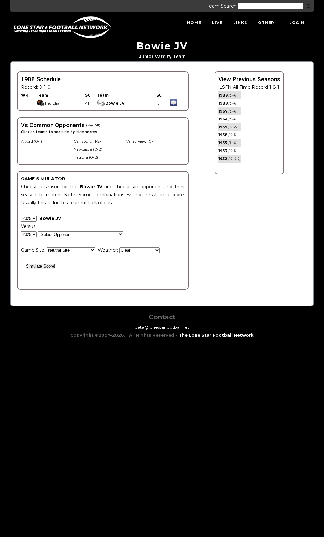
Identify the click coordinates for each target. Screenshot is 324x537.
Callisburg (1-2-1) (89, 141)
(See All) (93, 125)
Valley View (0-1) (141, 141)
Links (240, 22)
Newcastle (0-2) (88, 149)
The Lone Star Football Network (216, 335)
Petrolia (52, 103)
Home (194, 22)
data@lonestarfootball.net (162, 327)
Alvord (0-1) (31, 141)
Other (266, 22)
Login (296, 22)
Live (217, 22)
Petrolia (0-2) (86, 157)
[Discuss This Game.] (173, 103)
